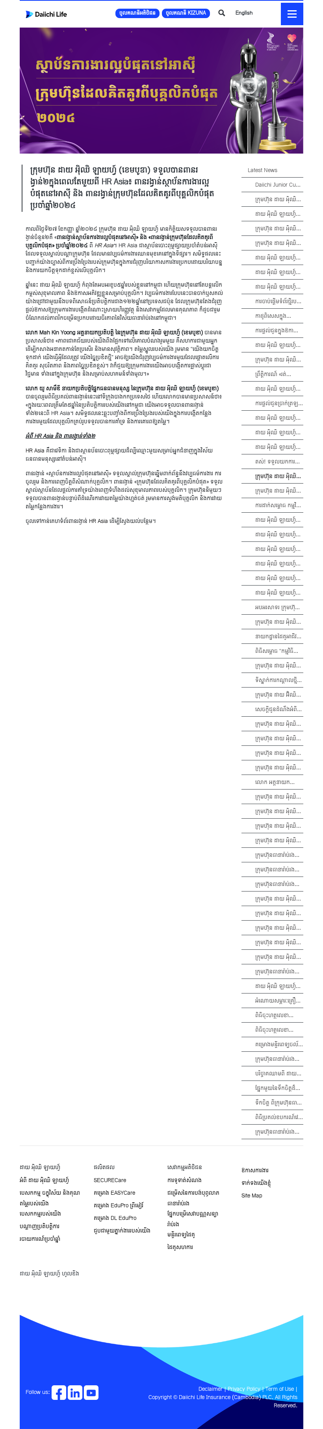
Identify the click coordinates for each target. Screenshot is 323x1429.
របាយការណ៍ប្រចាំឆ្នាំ (40, 1239)
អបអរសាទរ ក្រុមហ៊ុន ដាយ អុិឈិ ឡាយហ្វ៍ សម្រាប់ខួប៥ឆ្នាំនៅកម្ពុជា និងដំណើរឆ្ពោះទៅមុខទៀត (277, 608)
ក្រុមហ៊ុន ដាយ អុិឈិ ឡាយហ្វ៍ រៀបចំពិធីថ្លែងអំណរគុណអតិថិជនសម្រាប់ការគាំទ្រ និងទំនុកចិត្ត (278, 768)
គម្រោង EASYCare (114, 1193)
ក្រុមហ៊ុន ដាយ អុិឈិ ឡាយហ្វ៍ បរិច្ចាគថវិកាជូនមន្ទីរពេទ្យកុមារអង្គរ (278, 826)
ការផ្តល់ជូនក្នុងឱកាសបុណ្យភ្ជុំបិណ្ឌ (277, 331)
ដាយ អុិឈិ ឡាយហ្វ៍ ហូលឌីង (49, 1274)
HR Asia (35, 451)
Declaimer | (212, 1389)
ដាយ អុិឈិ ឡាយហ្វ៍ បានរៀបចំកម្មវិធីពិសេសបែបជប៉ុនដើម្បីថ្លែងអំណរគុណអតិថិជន (277, 345)
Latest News (262, 171)
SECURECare (110, 1181)
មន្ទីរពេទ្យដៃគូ (181, 1235)
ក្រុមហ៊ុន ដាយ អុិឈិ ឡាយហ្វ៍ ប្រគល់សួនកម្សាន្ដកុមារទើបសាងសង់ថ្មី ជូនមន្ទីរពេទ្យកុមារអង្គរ (278, 753)
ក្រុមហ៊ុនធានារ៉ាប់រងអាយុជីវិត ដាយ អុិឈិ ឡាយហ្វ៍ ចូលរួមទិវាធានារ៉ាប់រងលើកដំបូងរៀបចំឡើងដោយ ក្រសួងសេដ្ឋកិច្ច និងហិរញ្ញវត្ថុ (276, 1132)
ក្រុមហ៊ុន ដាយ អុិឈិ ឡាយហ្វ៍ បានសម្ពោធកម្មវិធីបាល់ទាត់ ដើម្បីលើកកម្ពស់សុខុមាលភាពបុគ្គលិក (276, 491)
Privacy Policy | (246, 1389)
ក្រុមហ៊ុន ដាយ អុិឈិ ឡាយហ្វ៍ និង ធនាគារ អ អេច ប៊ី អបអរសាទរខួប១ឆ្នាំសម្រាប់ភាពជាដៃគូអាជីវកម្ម (279, 666)
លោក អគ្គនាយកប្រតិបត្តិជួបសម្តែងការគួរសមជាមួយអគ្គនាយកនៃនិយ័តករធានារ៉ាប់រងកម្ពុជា (278, 782)
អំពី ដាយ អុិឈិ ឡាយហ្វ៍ (44, 1181)
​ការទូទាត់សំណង (184, 1181)
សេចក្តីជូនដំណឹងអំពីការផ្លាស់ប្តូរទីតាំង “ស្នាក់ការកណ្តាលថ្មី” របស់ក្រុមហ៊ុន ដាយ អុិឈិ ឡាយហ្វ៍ (276, 710)
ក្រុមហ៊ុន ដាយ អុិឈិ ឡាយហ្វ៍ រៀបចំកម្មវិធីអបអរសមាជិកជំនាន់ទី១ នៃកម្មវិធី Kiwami (276, 622)
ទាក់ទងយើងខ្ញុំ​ (256, 1183)
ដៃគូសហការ (180, 1248)
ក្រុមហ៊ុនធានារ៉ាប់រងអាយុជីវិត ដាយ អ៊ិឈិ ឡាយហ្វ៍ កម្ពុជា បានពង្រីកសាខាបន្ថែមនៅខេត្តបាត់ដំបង (277, 870)
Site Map (251, 1196)
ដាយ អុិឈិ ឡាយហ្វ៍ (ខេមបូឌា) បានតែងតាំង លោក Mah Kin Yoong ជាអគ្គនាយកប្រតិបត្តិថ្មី (277, 520)
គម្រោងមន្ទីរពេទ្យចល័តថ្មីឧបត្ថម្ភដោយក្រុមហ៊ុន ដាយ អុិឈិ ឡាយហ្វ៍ (278, 1045)
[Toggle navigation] (292, 14)
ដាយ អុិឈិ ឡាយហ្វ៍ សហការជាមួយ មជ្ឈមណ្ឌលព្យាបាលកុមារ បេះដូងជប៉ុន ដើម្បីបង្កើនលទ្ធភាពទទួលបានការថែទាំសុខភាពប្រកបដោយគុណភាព (278, 579)
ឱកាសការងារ (255, 1171)
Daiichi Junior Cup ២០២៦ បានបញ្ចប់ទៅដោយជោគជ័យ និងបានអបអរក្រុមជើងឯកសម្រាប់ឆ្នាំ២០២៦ (278, 185)
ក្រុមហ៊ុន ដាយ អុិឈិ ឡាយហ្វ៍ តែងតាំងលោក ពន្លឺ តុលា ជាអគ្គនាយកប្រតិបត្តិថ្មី (278, 797)
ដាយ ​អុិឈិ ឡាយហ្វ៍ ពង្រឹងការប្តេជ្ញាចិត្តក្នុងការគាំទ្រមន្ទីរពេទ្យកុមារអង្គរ (278, 433)
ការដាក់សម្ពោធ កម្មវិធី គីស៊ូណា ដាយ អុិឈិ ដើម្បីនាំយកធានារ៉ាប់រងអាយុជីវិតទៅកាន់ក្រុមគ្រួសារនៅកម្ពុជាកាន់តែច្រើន (278, 506)
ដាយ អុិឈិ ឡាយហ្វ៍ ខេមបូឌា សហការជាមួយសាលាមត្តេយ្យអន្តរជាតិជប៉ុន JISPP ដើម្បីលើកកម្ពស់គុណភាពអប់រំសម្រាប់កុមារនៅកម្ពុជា (276, 564)
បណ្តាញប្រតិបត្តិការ (39, 1227)
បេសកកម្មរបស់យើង (40, 1214)
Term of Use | (281, 1389)
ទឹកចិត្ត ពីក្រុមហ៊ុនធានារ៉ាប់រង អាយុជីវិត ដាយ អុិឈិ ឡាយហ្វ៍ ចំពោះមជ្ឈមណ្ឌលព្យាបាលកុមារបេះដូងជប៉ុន (278, 1103)
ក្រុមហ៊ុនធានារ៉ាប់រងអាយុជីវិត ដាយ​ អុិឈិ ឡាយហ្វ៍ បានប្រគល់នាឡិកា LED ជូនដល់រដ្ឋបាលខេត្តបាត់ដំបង (277, 972)
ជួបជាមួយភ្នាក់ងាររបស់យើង (122, 1231)
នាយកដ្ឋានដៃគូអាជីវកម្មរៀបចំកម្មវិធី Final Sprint (277, 637)
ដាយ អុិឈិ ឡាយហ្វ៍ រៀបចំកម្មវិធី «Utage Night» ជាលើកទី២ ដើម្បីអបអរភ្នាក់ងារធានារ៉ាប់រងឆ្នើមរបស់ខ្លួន (276, 214)
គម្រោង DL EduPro (115, 1218)
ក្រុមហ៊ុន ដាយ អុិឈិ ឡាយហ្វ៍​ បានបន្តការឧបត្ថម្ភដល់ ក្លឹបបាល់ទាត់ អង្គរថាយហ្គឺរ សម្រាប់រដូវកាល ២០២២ (276, 899)
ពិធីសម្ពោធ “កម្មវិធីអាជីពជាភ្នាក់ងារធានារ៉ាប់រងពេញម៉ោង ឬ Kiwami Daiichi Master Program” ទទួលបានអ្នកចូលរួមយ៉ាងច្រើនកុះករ (276, 651)
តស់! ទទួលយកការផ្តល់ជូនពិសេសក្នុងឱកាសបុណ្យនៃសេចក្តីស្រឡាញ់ (277, 462)
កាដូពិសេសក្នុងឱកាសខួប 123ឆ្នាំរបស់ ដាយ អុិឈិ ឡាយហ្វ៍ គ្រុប (279, 316)
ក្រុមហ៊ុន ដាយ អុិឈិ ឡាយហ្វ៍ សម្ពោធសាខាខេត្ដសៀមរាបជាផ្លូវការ (278, 812)
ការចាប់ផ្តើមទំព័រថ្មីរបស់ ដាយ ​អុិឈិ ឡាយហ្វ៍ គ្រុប (278, 302)
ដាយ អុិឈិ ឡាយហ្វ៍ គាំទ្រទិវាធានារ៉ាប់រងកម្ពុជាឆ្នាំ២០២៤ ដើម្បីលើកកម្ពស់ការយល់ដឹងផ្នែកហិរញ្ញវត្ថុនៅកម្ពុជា (278, 535)
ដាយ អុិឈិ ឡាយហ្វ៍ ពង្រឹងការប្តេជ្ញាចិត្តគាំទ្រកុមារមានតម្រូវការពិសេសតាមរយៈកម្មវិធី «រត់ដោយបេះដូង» (278, 258)
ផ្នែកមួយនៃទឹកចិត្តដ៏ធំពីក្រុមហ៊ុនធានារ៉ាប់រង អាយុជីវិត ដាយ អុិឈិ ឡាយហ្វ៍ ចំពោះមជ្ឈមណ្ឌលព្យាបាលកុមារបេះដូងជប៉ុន (279, 1088)
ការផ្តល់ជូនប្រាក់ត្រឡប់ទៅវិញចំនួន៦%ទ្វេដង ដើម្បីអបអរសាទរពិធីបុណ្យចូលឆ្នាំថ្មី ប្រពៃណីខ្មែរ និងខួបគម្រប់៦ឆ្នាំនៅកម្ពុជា (279, 404)
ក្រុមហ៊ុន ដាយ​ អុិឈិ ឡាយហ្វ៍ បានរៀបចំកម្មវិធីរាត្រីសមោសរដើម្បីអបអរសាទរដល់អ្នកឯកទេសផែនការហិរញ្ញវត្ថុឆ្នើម (278, 914)
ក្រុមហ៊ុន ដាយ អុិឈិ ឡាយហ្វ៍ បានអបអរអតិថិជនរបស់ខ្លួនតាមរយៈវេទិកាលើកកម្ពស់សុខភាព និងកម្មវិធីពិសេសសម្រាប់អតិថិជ (276, 200)
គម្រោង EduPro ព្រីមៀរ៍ (118, 1206)
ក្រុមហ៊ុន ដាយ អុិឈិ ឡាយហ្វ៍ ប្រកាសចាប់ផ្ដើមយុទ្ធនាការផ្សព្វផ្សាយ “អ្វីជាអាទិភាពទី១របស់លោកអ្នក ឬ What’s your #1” (279, 724)
